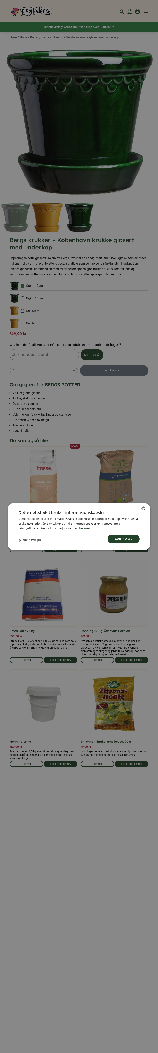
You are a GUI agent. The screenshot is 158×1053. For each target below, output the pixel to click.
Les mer (84, 528)
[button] (29, 540)
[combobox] (143, 508)
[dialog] (79, 526)
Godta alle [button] (123, 539)
